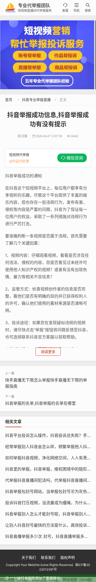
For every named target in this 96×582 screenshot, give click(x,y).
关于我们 (29, 557)
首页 (8, 99)
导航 (76, 7)
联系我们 (48, 557)
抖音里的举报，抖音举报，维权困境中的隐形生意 (50, 469)
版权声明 (67, 557)
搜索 (88, 7)
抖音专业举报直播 (36, 99)
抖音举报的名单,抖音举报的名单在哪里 (40, 403)
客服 (65, 7)
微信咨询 (75, 158)
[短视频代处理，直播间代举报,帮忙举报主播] (48, 54)
